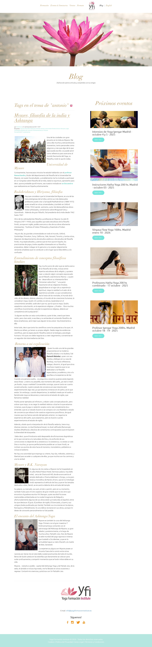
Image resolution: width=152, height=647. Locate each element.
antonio (38, 128)
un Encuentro (67, 183)
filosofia (27, 128)
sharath (30, 130)
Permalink (17, 132)
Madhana (19, 127)
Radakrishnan (56, 128)
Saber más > (98, 140)
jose (34, 128)
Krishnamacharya (38, 130)
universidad (48, 128)
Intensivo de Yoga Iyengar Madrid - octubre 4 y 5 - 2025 (112, 133)
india (31, 128)
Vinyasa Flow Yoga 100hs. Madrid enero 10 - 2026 (111, 231)
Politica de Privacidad (64, 642)
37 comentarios (25, 132)
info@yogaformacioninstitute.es (79, 611)
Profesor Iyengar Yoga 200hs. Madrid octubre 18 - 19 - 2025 (113, 329)
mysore (22, 128)
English (109, 5)
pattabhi (22, 130)
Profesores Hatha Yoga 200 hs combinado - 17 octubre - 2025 (110, 284)
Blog (101, 5)
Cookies (51, 642)
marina (43, 128)
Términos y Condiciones (94, 642)
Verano (72, 5)
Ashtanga (17, 130)
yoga (67, 128)
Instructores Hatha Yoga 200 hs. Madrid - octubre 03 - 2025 (115, 186)
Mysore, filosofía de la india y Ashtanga (42, 118)
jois (27, 130)
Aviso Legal (79, 642)
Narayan (63, 128)
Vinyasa (45, 130)
